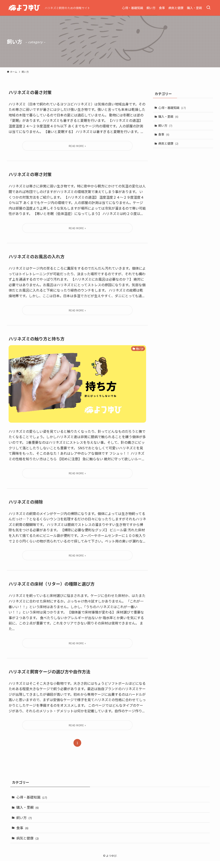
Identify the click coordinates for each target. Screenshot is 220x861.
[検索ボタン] (208, 7)
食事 (163, 134)
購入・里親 (168, 116)
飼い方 (165, 125)
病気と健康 (168, 143)
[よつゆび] (24, 7)
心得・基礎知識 (172, 107)
